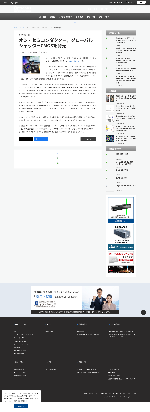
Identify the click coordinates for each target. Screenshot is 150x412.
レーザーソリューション (21, 344)
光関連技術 (33, 52)
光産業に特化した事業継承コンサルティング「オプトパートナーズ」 (122, 336)
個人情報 (122, 393)
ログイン (130, 2)
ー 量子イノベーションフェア (23, 335)
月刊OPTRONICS (19, 369)
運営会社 (115, 393)
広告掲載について (106, 393)
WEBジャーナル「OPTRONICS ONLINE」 (89, 372)
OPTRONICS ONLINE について (90, 393)
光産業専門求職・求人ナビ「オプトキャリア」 (122, 331)
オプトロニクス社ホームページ (86, 369)
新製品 (43, 52)
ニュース (21, 28)
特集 (107, 9)
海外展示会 (17, 347)
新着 (89, 9)
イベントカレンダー (115, 2)
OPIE (15, 331)
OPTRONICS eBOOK (20, 376)
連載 (129, 9)
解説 (101, 9)
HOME (15, 28)
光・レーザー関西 (19, 338)
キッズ (113, 9)
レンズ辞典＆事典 (51, 369)
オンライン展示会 (19, 354)
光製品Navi (80, 331)
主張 (95, 9)
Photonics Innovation (20, 341)
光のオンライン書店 (20, 372)
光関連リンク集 (131, 393)
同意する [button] (21, 406)
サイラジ (121, 9)
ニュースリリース (75, 61)
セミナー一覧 (49, 331)
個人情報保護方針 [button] (20, 401)
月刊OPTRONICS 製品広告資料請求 (88, 335)
